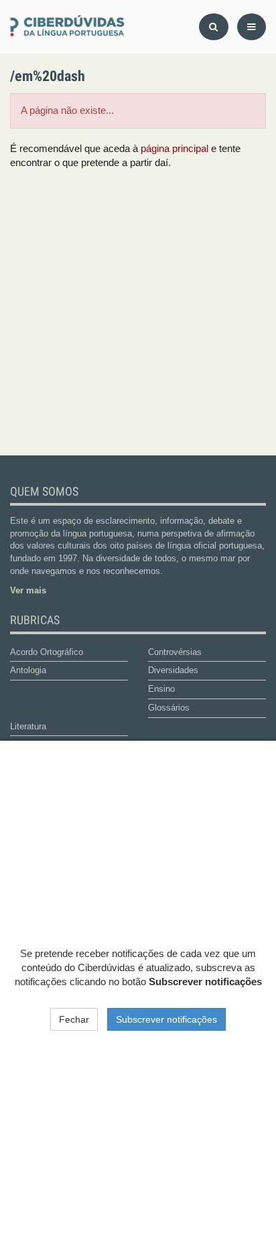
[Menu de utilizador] (251, 26)
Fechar (74, 1019)
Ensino (161, 689)
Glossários (169, 708)
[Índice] (69, 26)
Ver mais (28, 590)
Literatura (28, 726)
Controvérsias (175, 652)
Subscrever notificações (166, 1019)
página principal (174, 148)
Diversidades (173, 670)
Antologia (28, 670)
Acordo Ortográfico (46, 652)
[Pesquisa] (213, 26)
